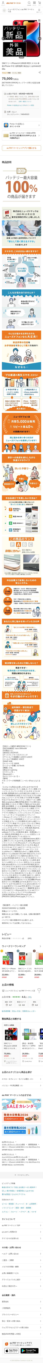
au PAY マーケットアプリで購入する (21, 148)
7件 (29, 997)
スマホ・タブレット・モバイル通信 (13, 1144)
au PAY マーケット (8, 1142)
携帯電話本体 (32, 1144)
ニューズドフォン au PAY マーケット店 (14, 1157)
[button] (39, 72)
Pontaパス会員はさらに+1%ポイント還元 (20, 105)
